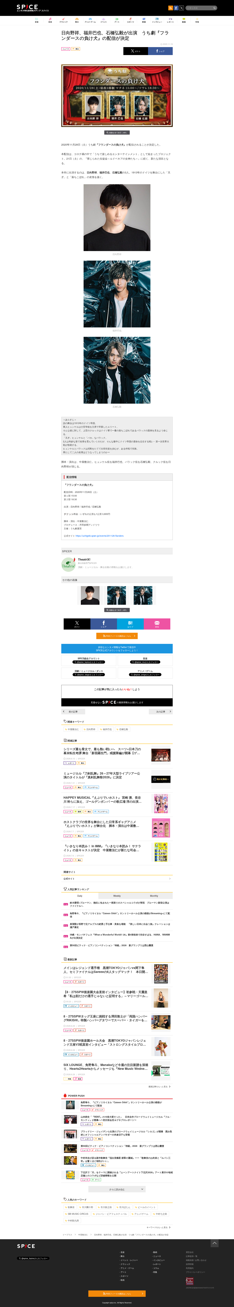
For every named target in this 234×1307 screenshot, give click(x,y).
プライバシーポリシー (195, 1272)
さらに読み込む (117, 1189)
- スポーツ (124, 1276)
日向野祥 (90, 729)
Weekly (117, 895)
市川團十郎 (87, 1207)
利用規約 (190, 1268)
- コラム (155, 1268)
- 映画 (122, 1280)
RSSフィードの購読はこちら (118, 635)
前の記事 (73, 711)
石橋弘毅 (123, 729)
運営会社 (190, 1252)
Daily (79, 895)
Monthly (154, 895)
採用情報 (190, 1264)
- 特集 (154, 1272)
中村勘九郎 (73, 1220)
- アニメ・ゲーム (127, 1268)
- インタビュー (158, 1260)
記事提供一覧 (191, 1256)
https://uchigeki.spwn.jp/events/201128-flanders (100, 535)
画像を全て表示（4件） (118, 132)
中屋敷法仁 (73, 729)
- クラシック (125, 1264)
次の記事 (160, 711)
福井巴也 (107, 729)
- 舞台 (122, 1256)
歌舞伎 (71, 1207)
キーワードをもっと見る (157, 1227)
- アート (123, 1272)
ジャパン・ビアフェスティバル (111, 1213)
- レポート (156, 1264)
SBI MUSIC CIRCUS (78, 1213)
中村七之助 (161, 1213)
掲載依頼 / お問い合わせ (196, 1260)
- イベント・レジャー (129, 1260)
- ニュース (156, 1256)
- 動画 (154, 1252)
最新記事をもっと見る (158, 1086)
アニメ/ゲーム (141, 1213)
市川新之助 (106, 1207)
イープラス (67, 1234)
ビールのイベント (147, 1207)
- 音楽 (122, 1252)
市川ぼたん (124, 1207)
